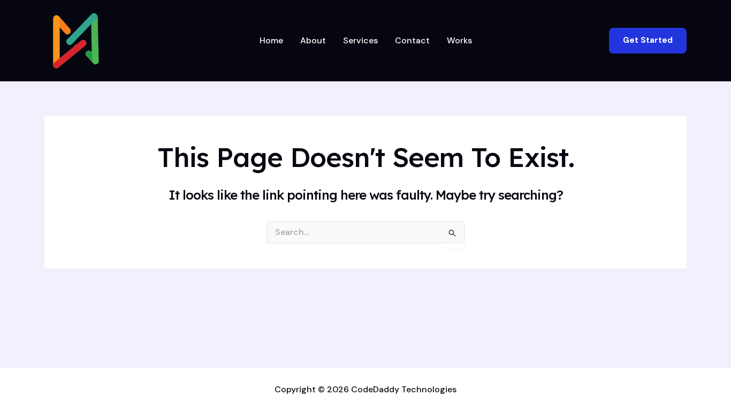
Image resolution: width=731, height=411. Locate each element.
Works (459, 40)
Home (271, 40)
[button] (648, 40)
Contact (412, 40)
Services (360, 40)
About (313, 40)
